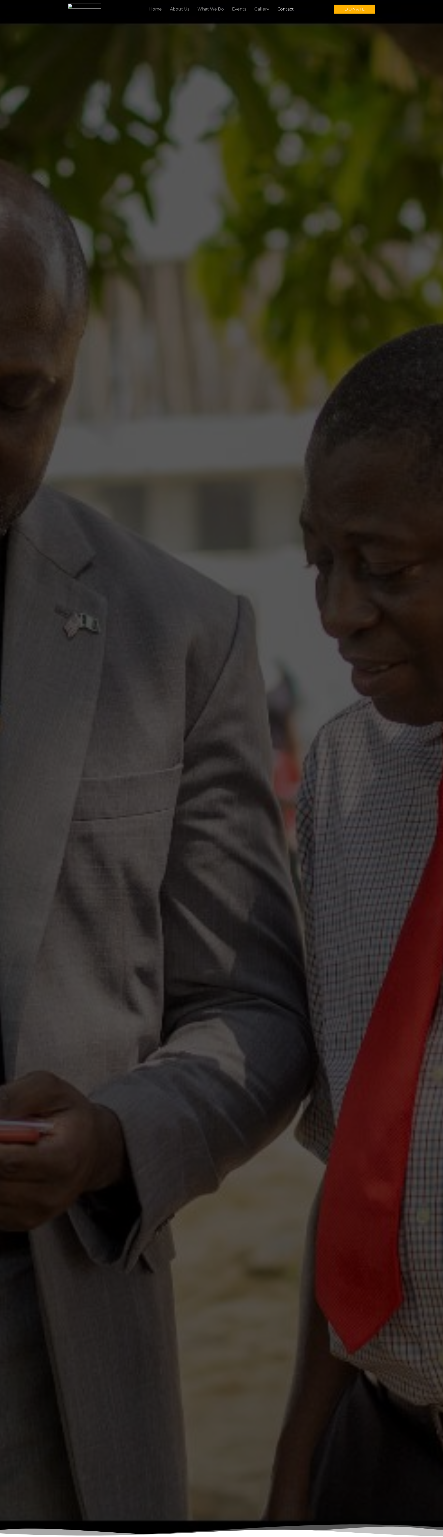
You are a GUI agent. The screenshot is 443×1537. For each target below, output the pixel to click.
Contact (285, 9)
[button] (354, 9)
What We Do (210, 9)
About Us (179, 9)
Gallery (261, 9)
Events (239, 9)
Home (155, 9)
